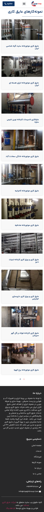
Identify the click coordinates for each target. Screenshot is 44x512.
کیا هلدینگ (11, 508)
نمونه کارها (36, 462)
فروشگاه (37, 456)
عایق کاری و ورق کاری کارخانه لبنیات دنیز (24, 261)
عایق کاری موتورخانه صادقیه (27, 225)
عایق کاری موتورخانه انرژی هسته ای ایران (24, 84)
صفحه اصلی (36, 445)
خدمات (38, 451)
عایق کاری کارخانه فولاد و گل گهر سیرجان (25, 334)
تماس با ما (37, 473)
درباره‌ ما (38, 468)
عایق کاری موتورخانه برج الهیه (26, 370)
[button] (24, 4)
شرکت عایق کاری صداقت (15, 504)
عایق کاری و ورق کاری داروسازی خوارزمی (25, 297)
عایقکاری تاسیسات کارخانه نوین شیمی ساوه (23, 121)
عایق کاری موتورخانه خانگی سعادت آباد (22, 156)
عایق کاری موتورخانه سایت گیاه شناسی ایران (22, 47)
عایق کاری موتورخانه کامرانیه (27, 190)
